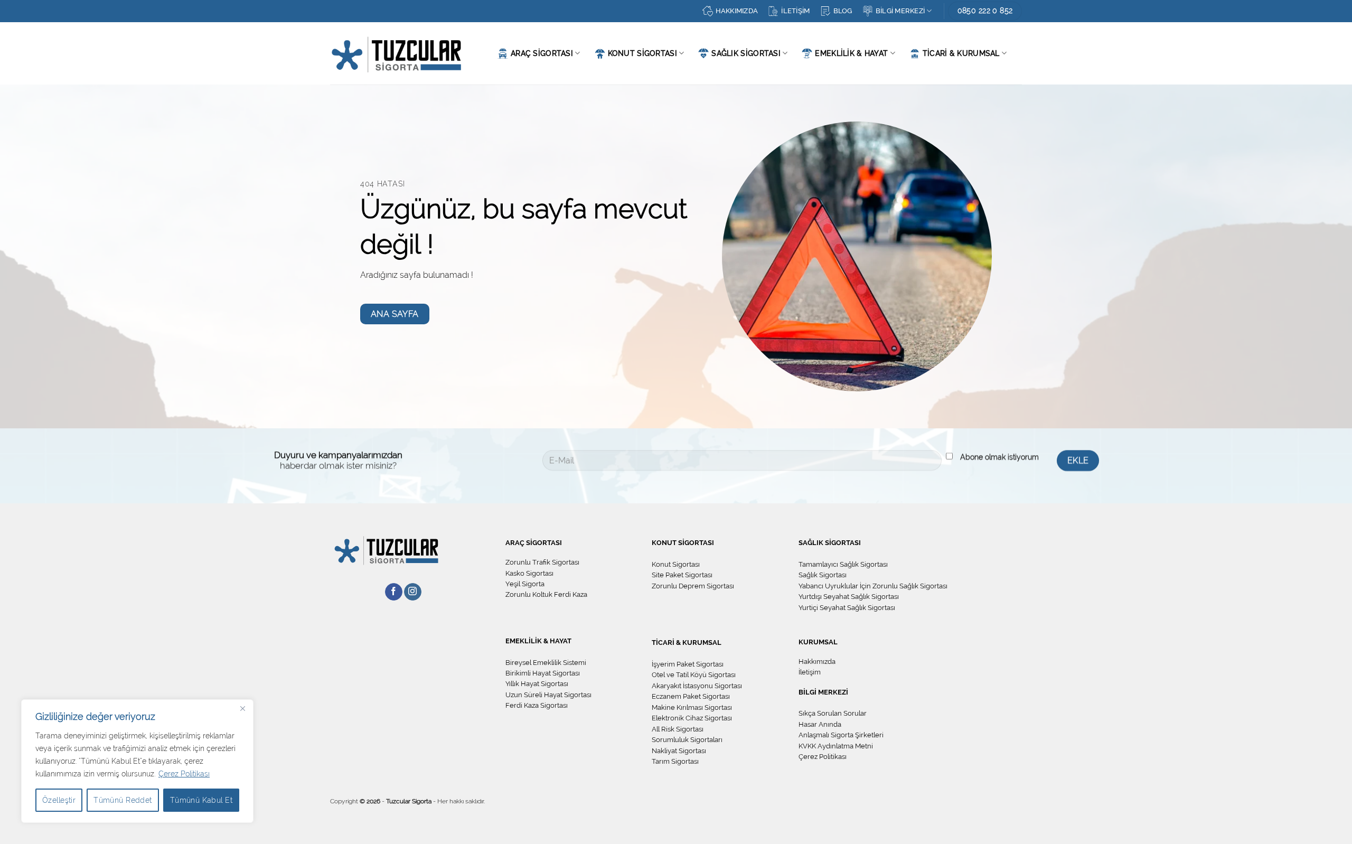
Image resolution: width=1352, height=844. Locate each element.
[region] (137, 761)
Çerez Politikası (184, 774)
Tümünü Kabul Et (201, 800)
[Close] (242, 708)
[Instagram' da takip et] (412, 592)
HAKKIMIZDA (737, 11)
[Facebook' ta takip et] (393, 592)
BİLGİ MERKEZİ (900, 11)
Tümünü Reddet (122, 800)
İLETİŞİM (795, 11)
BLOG (842, 11)
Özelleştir (59, 800)
